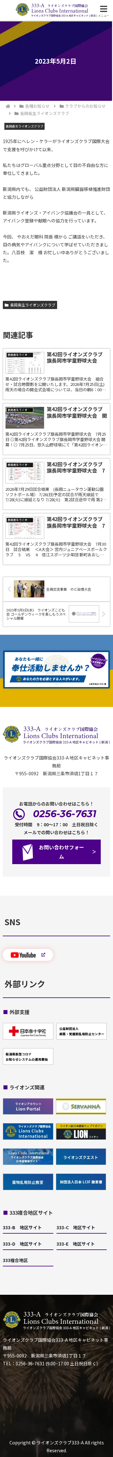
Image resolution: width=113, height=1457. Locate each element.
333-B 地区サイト (22, 1227)
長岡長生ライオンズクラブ (32, 304)
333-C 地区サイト (75, 1227)
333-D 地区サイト (22, 1244)
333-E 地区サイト (75, 1244)
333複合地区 (15, 1260)
